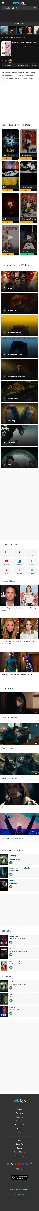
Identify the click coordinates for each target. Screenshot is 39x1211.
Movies (19, 1109)
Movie (24, 46)
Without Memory (27, 187)
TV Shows (19, 1113)
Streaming (19, 1117)
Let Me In (6, 219)
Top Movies (7, 930)
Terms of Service (19, 1152)
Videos (19, 1129)
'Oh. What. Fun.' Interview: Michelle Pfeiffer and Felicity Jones (18, 642)
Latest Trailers (8, 688)
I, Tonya (5, 251)
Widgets (32, 573)
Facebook (6, 555)
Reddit (32, 564)
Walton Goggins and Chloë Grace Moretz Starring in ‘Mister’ (19, 609)
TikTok (6, 573)
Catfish (5, 187)
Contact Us (19, 1144)
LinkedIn (19, 564)
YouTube (6, 564)
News (19, 1133)
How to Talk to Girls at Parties (11, 155)
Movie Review (13, 870)
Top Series (6, 976)
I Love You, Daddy (7, 37)
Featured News (8, 580)
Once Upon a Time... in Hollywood (29, 219)
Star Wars (25, 251)
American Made (27, 155)
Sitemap (19, 1148)
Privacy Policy (19, 1156)
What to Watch (19, 1125)
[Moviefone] (19, 3)
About (19, 1140)
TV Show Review (14, 859)
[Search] (35, 8)
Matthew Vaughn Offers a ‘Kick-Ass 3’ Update (17, 675)
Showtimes (19, 1121)
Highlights (19, 24)
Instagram (32, 555)
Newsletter (19, 573)
